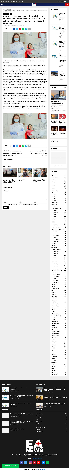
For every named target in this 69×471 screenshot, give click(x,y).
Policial (54, 302)
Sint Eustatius (57, 239)
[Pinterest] (34, 462)
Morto (52, 362)
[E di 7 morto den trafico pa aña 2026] (62, 128)
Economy (56, 212)
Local (52, 298)
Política (54, 200)
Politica (54, 304)
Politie (53, 284)
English (52, 204)
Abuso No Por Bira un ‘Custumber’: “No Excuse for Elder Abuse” (62, 16)
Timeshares (55, 321)
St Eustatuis (53, 292)
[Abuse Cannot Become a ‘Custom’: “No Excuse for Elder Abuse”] (54, 43)
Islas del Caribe (55, 190)
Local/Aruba (55, 177)
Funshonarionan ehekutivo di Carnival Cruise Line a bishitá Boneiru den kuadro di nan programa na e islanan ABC (55, 389)
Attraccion (54, 327)
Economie (56, 253)
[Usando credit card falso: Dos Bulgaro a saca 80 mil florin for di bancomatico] (5, 415)
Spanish (53, 175)
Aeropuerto (54, 329)
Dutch (52, 247)
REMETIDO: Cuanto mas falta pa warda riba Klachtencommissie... (58, 103)
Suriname (54, 348)
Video (52, 368)
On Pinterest (54, 149)
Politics (54, 245)
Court (55, 214)
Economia (54, 309)
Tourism (54, 220)
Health (55, 210)
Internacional (55, 186)
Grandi (53, 364)
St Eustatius (54, 202)
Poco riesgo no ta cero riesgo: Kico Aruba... (54, 121)
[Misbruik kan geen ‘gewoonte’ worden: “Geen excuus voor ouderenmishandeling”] (54, 28)
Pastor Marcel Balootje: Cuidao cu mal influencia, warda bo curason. (40, 180)
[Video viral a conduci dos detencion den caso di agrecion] (54, 128)
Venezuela (54, 188)
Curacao (55, 231)
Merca (53, 346)
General (54, 317)
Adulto (53, 366)
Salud (53, 179)
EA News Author (7, 25)
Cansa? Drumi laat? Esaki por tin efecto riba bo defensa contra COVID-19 (38, 153)
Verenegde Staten (58, 268)
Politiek (54, 286)
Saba (55, 237)
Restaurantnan (55, 323)
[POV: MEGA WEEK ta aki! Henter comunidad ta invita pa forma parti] (54, 73)
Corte (53, 307)
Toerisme (54, 261)
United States (56, 227)
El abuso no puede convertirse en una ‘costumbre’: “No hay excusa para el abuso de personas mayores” (62, 59)
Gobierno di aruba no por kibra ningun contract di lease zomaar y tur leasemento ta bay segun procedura (9, 180)
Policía (53, 198)
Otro (53, 350)
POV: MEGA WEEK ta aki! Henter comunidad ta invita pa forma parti (62, 75)
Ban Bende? (53, 372)
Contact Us (20, 1)
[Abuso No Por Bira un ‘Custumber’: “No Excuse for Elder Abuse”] (54, 15)
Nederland (56, 282)
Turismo (54, 184)
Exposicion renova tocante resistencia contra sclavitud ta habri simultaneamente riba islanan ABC (55, 396)
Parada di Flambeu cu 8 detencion (17, 429)
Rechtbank (56, 257)
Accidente (54, 354)
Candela (54, 360)
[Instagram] (30, 462)
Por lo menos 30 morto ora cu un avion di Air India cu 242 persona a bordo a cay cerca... (21, 422)
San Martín (54, 196)
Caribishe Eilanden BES (57, 270)
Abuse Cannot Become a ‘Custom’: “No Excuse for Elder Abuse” (62, 44)
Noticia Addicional (56, 313)
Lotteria (54, 311)
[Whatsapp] (47, 462)
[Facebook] (21, 462)
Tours (53, 325)
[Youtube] (38, 462)
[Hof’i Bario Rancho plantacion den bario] (62, 116)
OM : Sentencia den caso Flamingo (23, 179)
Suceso (52, 352)
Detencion (54, 356)
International (55, 222)
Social (53, 181)
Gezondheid (56, 251)
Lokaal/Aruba (55, 249)
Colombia (56, 225)
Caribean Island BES (56, 229)
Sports (53, 218)
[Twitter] (25, 462)
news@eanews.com (37, 458)
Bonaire (54, 194)
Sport (53, 259)
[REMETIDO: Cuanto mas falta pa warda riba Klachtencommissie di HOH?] (58, 95)
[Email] (43, 462)
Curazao (54, 192)
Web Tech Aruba (41, 469)
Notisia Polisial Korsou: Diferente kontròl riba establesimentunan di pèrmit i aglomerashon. (12, 153)
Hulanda (54, 344)
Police (53, 243)
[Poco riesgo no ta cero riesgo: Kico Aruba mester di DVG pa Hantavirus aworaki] (54, 116)
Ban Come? (53, 370)
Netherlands (56, 241)
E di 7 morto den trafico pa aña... (62, 132)
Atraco (53, 358)
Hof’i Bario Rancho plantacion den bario (62, 122)
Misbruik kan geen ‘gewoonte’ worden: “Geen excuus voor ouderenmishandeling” (62, 29)
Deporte (54, 183)
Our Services (14, 1)
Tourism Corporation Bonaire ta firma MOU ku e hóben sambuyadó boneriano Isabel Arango (54, 404)
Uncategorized (54, 374)
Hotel (53, 319)
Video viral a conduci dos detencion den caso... (54, 133)
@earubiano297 (58, 166)
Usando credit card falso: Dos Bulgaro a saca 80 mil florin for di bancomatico (21, 414)
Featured (53, 288)
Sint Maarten (56, 235)
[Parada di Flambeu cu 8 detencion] (5, 430)
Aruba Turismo (54, 315)
